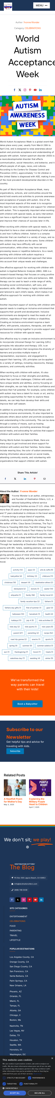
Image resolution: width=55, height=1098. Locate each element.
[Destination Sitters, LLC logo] (8, 3)
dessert (25, 582)
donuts (35, 589)
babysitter (16, 576)
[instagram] (25, 90)
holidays (16, 620)
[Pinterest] (34, 479)
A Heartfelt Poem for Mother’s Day (13, 800)
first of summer (33, 608)
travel (37, 652)
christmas (10, 582)
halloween (18, 614)
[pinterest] (30, 90)
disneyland (20, 589)
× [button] (52, 1058)
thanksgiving (21, 652)
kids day (15, 627)
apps (31, 570)
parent (18, 633)
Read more (38, 1074)
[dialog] (27, 1077)
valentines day (17, 658)
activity (18, 570)
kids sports (31, 627)
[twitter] (20, 90)
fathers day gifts (13, 608)
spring (13, 646)
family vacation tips (30, 601)
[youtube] (35, 90)
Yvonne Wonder (31, 22)
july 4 (30, 620)
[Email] (44, 479)
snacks (36, 639)
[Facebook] (5, 479)
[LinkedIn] (25, 479)
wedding (35, 658)
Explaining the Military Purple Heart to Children (38, 802)
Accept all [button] (15, 1093)
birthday (32, 576)
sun (6, 652)
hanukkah (34, 614)
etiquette (16, 595)
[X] (15, 479)
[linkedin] (40, 90)
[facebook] (14, 90)
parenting (33, 633)
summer (27, 646)
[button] (6, 794)
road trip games (19, 639)
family (30, 595)
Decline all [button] (40, 1093)
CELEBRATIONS (33, 28)
